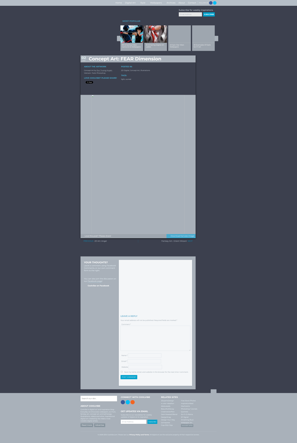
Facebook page (95, 281)
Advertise (99, 425)
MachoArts (185, 406)
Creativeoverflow (168, 412)
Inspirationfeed (187, 403)
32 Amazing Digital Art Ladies (155, 46)
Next (216, 38)
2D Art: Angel (100, 241)
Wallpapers (156, 3)
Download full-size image (182, 236)
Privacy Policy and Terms (139, 435)
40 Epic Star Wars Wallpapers (177, 46)
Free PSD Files (167, 425)
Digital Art (130, 3)
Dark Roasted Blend (169, 414)
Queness (184, 412)
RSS (133, 402)
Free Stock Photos (188, 401)
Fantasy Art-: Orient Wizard (174, 241)
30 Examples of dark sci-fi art (202, 46)
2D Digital (125, 70)
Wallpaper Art (186, 423)
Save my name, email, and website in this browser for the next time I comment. (156, 372)
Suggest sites (187, 425)
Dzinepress (165, 423)
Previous (118, 38)
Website (124, 367)
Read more (87, 425)
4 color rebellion (167, 403)
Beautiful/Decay (167, 409)
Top (213, 391)
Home (118, 3)
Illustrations (145, 70)
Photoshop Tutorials (189, 409)
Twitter (214, 3)
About (181, 3)
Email (124, 361)
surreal (128, 79)
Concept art (135, 70)
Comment (126, 324)
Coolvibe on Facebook (98, 286)
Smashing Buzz (187, 420)
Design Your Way (168, 420)
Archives (171, 3)
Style (142, 3)
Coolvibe (93, 3)
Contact (192, 3)
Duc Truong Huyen (104, 70)
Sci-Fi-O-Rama (187, 414)
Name (124, 355)
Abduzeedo (165, 406)
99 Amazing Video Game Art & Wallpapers (131, 46)
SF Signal (185, 417)
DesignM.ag (166, 417)
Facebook (211, 3)
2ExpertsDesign (167, 401)
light (123, 79)
